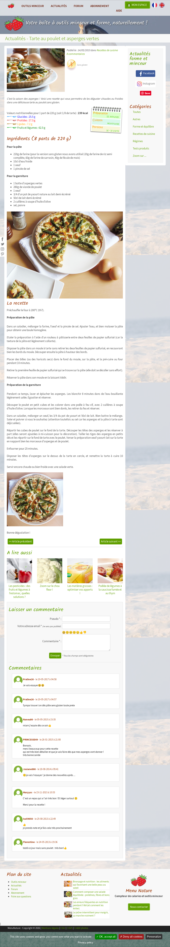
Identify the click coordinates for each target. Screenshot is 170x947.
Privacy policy (85, 942)
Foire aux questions (21, 896)
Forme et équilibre (143, 126)
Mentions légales (50, 928)
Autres (136, 119)
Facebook (148, 73)
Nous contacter (139, 907)
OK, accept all (107, 936)
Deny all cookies (132, 936)
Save (147, 93)
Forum (78, 6)
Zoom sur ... (139, 156)
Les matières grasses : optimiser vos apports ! (79, 589)
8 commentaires (75, 54)
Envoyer (55, 655)
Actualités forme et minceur (139, 59)
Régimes (138, 141)
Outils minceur (18, 881)
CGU (63, 928)
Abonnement (99, 6)
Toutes (137, 112)
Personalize (154, 936)
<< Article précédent (20, 541)
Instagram (149, 83)
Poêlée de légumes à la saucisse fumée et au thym (110, 589)
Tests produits (141, 148)
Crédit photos (81, 928)
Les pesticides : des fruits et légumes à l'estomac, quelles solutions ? (19, 591)
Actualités (16, 885)
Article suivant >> (111, 541)
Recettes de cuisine (107, 50)
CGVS (70, 928)
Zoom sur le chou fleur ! (50, 587)
